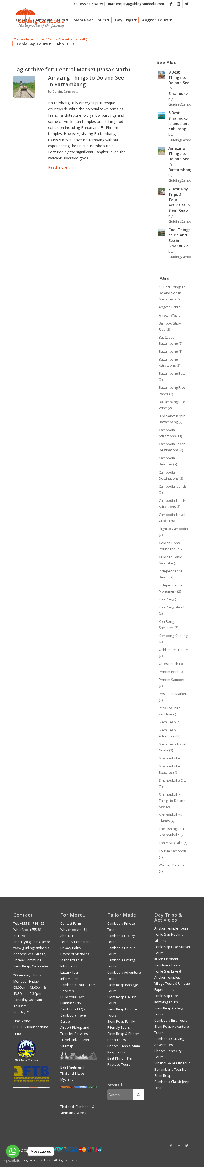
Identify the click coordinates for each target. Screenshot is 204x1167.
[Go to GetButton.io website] (12, 1161)
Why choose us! (72, 929)
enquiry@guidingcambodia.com (38, 942)
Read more (57, 167)
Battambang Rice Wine (172, 405)
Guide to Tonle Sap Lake (170, 560)
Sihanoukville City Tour (172, 1063)
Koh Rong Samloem (168, 624)
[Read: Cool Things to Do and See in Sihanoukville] (161, 232)
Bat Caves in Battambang (170, 340)
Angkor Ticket (171, 307)
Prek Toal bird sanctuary (170, 711)
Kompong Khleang (173, 638)
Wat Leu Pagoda (171, 868)
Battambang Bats (172, 376)
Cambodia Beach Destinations (172, 447)
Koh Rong (168, 599)
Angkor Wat (170, 315)
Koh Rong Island (171, 610)
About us (67, 935)
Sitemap (66, 1046)
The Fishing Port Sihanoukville (171, 832)
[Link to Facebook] (171, 4)
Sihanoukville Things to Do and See (172, 800)
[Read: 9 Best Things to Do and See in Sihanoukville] (161, 75)
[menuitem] (21, 20)
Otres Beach (171, 664)
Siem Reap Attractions (169, 733)
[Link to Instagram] (178, 4)
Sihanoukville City (172, 783)
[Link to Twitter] (187, 4)
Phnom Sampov (171, 682)
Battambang (170, 351)
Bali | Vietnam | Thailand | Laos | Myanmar (73, 1073)
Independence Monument (170, 588)
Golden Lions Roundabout (171, 546)
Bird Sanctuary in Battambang (172, 419)
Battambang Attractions (169, 362)
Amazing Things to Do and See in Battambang (86, 81)
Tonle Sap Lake (173, 843)
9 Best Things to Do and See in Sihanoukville (180, 83)
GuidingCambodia (65, 91)
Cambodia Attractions (170, 433)
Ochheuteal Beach (173, 652)
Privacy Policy (70, 948)
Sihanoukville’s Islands (170, 817)
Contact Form (70, 923)
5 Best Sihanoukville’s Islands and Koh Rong (182, 120)
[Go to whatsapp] (12, 1151)
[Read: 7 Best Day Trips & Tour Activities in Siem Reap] (161, 191)
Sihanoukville (171, 758)
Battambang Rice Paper (172, 390)
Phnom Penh (171, 671)
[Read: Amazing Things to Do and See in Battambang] (161, 151)
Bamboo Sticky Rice (170, 326)
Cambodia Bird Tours (170, 1020)
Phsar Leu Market (172, 696)
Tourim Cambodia (173, 854)
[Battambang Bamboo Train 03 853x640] (24, 87)
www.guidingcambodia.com (35, 948)
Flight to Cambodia (173, 531)
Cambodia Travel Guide (172, 517)
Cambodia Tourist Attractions (172, 503)
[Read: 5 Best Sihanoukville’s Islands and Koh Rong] (161, 115)
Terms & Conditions (75, 942)
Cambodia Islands (172, 489)
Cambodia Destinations (171, 475)
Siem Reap (169, 722)
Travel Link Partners (75, 1040)
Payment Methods (74, 954)
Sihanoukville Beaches (169, 769)
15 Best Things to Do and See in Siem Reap (172, 293)
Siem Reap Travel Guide (172, 747)
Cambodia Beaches (168, 461)
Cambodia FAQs (72, 1009)
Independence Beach (170, 574)
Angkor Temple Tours (171, 928)
